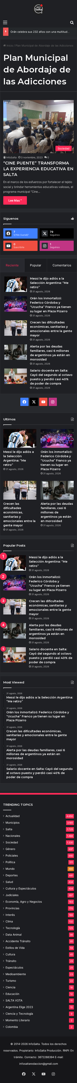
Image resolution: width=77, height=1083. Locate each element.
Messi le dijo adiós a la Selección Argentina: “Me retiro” (49, 283)
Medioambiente (16, 974)
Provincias (12, 908)
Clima (9, 921)
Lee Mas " (15, 200)
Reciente (12, 265)
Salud (9, 882)
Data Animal (14, 934)
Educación (12, 994)
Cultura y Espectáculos (21, 888)
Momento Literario (18, 1020)
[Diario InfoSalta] (38, 9)
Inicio (9, 45)
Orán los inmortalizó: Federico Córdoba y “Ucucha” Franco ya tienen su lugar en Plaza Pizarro (56, 460)
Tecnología (13, 928)
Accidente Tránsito (18, 941)
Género (10, 849)
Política (10, 862)
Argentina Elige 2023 (19, 1007)
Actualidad (13, 816)
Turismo (11, 980)
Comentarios (62, 265)
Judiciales (12, 895)
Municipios (13, 822)
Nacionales (13, 835)
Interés (10, 914)
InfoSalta (11, 157)
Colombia (12, 1026)
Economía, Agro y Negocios (24, 901)
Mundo (10, 868)
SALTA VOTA (14, 1000)
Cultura (10, 954)
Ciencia (10, 987)
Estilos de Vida (15, 947)
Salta (9, 829)
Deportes (12, 875)
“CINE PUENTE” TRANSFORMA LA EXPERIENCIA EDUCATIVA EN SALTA (38, 169)
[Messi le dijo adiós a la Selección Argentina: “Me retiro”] (15, 284)
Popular (35, 265)
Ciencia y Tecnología (19, 1013)
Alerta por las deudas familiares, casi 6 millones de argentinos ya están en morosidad (57, 512)
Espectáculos (14, 967)
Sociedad (12, 842)
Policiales (12, 855)
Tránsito (11, 961)
